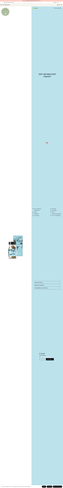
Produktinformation (38, 282)
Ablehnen (44, 486)
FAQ (58, 2)
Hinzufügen (49, 359)
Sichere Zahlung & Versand (10, 2)
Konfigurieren (49, 486)
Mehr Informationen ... (28, 486)
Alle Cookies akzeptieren (57, 486)
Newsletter (55, 2)
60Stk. (47, 143)
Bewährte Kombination (39, 285)
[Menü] (61, 4)
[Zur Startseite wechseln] (15, 4)
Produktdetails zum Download (40, 287)
